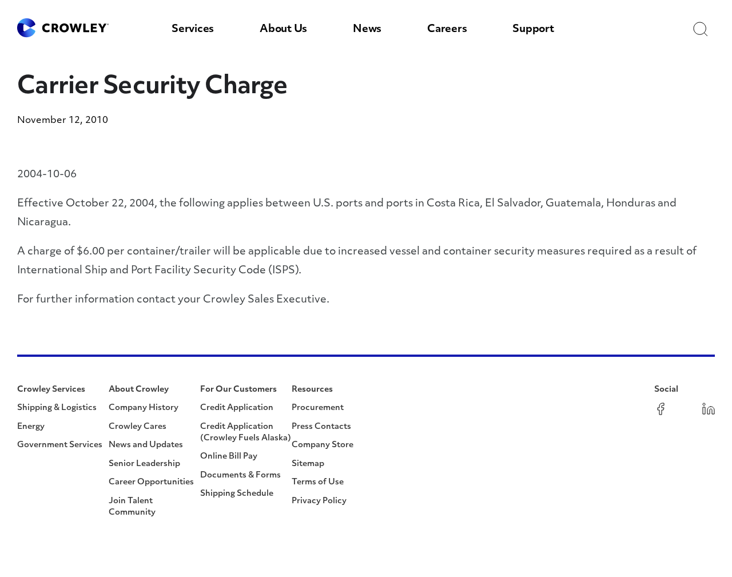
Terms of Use (318, 482)
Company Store (322, 445)
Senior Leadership (144, 464)
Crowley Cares (137, 427)
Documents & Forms (240, 475)
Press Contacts (321, 427)
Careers (447, 30)
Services (193, 30)
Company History (143, 408)
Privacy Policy (319, 501)
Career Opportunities (151, 482)
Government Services (59, 445)
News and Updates (146, 445)
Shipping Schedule (236, 494)
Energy (31, 427)
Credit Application (236, 408)
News (367, 30)
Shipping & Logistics (57, 408)
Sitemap (308, 464)
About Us (283, 30)
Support (533, 30)
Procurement (318, 408)
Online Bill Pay (228, 456)
